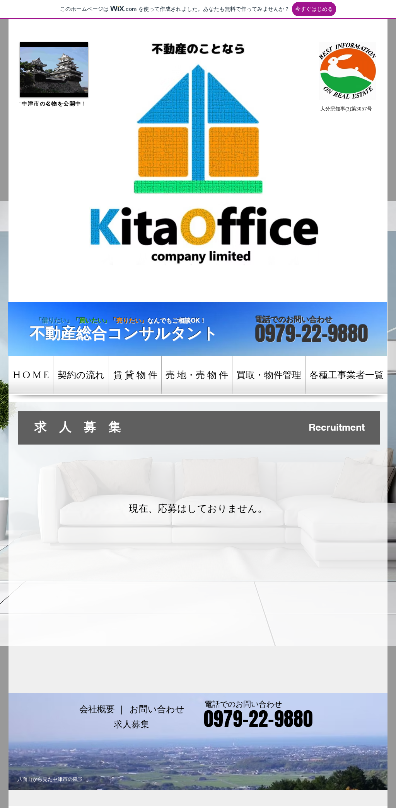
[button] (54, 69)
